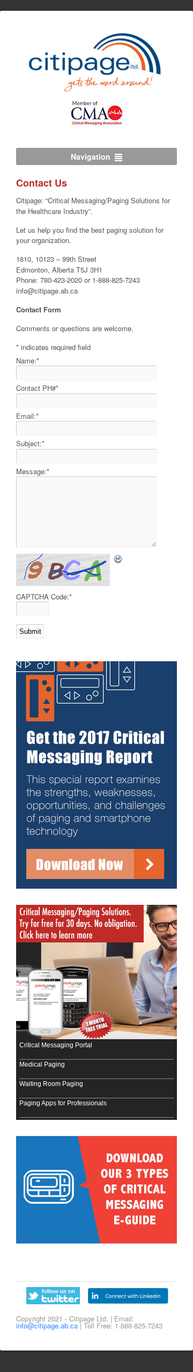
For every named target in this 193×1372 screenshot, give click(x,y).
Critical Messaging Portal (55, 1045)
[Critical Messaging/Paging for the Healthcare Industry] (96, 86)
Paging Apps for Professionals (63, 1103)
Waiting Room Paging (51, 1084)
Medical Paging (42, 1064)
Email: (27, 416)
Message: (32, 471)
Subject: (30, 443)
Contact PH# (37, 388)
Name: (27, 360)
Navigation (90, 156)
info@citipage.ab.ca (47, 1325)
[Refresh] (118, 559)
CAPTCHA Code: (44, 596)
